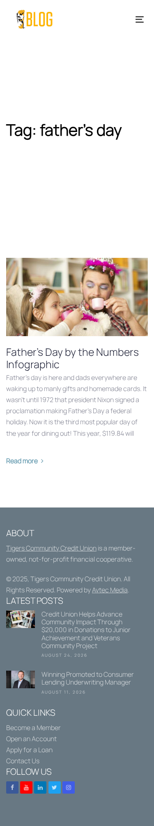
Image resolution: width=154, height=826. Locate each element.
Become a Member (33, 727)
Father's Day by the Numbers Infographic (72, 358)
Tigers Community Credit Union (51, 548)
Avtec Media (110, 589)
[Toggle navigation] (121, 19)
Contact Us (22, 760)
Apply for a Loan (29, 749)
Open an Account (31, 738)
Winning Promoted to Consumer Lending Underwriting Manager (77, 684)
